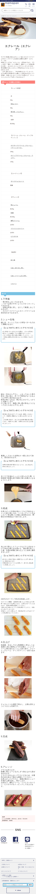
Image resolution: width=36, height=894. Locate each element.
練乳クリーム (15, 220)
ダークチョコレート (17, 181)
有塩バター (14, 104)
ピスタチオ (14, 236)
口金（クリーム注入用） (19, 276)
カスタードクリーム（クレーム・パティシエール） (22, 146)
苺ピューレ (14, 205)
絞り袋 (13, 260)
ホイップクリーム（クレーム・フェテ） (22, 156)
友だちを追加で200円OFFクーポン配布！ (29, 845)
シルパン (14, 283)
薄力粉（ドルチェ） (17, 112)
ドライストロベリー (17, 228)
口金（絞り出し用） (17, 268)
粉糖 (12, 213)
